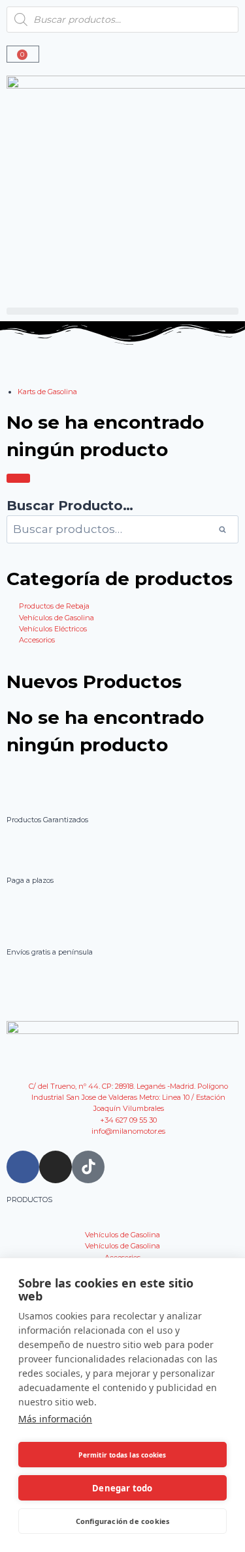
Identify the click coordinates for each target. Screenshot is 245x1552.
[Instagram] (55, 1167)
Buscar (226, 530)
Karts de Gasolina (47, 391)
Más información (55, 1419)
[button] (122, 311)
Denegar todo (122, 1488)
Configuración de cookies (123, 1521)
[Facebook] (23, 1167)
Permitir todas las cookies (122, 1454)
